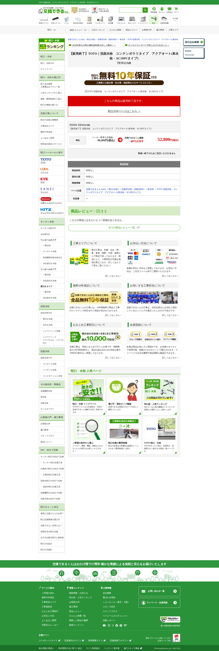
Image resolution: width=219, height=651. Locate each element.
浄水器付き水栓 (49, 263)
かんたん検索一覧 (77, 616)
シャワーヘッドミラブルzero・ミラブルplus (53, 340)
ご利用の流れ (48, 593)
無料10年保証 (46, 132)
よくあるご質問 (47, 138)
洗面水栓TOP (46, 358)
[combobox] (131, 10)
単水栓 (43, 397)
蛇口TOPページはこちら (123, 111)
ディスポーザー (47, 409)
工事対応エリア (47, 126)
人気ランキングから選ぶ (51, 93)
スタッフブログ (47, 436)
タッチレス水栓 (49, 251)
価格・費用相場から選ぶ (51, 99)
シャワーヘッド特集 (51, 331)
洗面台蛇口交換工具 (51, 487)
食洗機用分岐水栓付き (52, 257)
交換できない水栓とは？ (51, 525)
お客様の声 (45, 424)
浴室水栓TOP (46, 313)
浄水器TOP (45, 234)
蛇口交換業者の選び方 (50, 519)
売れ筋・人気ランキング (80, 597)
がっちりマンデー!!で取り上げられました (147, 45)
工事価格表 (47, 607)
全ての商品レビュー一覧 (122, 227)
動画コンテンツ (76, 625)
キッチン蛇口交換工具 (52, 462)
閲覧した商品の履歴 (78, 620)
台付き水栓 (48, 325)
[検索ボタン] (145, 10)
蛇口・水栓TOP (47, 63)
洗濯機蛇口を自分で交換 (51, 493)
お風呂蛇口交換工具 (51, 474)
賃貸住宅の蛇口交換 (49, 531)
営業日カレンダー (50, 625)
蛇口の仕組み (46, 544)
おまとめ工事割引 (50, 611)
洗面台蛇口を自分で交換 (51, 481)
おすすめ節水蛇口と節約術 (52, 537)
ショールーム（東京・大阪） (116, 602)
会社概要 (107, 593)
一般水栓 (47, 245)
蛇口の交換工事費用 (49, 120)
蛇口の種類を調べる (49, 105)
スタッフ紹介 (109, 607)
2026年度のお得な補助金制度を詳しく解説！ (93, 45)
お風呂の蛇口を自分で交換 (52, 469)
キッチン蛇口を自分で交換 (52, 456)
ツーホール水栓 (49, 370)
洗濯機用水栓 (46, 391)
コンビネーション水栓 (52, 376)
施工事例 (44, 430)
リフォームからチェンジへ (115, 616)
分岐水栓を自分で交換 (50, 499)
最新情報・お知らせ (78, 593)
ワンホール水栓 (49, 364)
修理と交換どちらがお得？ (52, 513)
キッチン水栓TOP (48, 228)
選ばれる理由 (109, 597)
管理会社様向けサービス (51, 144)
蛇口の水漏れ (46, 549)
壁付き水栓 (48, 319)
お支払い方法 (48, 616)
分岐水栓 (44, 403)
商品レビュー (46, 442)
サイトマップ (46, 69)
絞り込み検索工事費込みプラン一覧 (50, 85)
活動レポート (109, 620)
